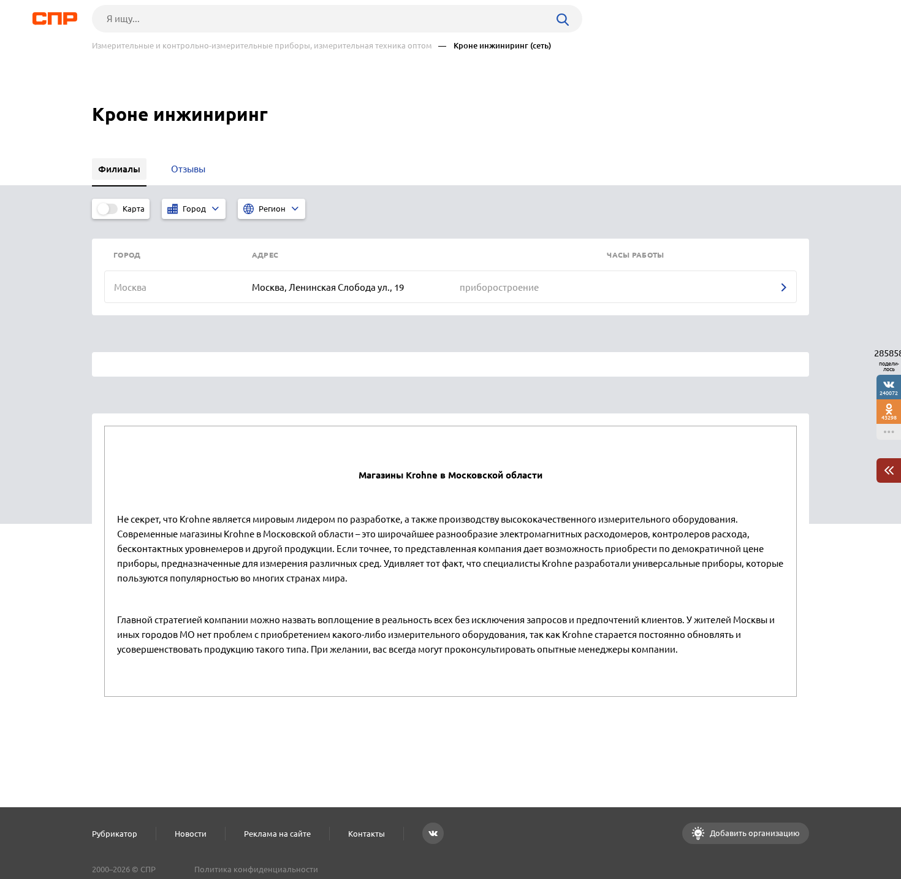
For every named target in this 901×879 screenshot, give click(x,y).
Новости (191, 834)
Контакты (366, 834)
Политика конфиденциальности (256, 869)
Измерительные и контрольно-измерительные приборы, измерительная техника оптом (262, 46)
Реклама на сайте (277, 834)
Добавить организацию (754, 833)
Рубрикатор (114, 834)
